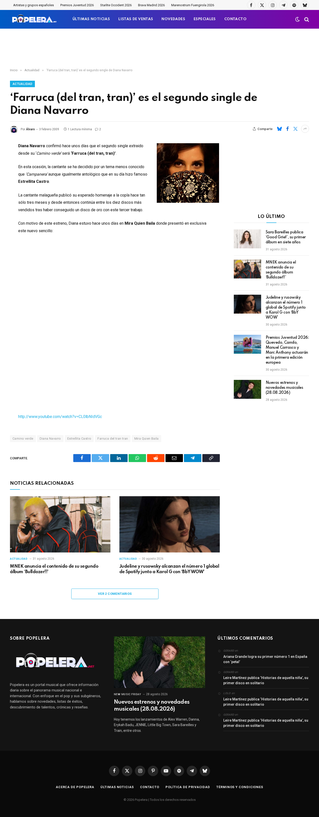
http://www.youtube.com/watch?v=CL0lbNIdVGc (60, 416)
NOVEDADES (173, 19)
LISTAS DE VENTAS (135, 19)
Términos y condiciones (239, 787)
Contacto (149, 787)
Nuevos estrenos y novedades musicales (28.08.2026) (284, 388)
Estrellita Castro (79, 438)
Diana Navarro (50, 438)
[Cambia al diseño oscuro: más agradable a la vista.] (297, 19)
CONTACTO (235, 19)
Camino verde (22, 438)
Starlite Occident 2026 (116, 5)
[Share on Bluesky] (279, 129)
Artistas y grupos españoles (33, 5)
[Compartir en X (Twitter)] (295, 129)
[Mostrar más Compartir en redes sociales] (305, 129)
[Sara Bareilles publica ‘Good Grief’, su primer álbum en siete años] (247, 238)
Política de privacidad (187, 787)
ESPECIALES (205, 19)
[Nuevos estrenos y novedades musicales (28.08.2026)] (247, 389)
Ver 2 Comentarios (115, 594)
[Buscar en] (306, 19)
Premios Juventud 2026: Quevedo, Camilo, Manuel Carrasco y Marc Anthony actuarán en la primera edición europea (287, 350)
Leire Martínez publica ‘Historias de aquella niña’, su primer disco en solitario (265, 680)
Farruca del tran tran (112, 438)
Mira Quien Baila (146, 438)
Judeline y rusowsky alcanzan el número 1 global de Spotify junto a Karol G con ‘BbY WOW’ (169, 569)
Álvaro (30, 129)
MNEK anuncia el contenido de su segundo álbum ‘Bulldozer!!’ (54, 569)
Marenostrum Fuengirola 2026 (192, 5)
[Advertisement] (159, 48)
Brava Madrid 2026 (151, 5)
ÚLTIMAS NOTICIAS (91, 19)
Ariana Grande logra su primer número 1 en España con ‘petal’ (265, 659)
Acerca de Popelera (75, 787)
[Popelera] (35, 19)
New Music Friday (127, 694)
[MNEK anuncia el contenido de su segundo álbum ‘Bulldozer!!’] (60, 524)
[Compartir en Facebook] (287, 129)
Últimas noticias (117, 787)
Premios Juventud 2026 (77, 5)
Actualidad (22, 84)
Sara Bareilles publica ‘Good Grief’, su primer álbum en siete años (286, 237)
